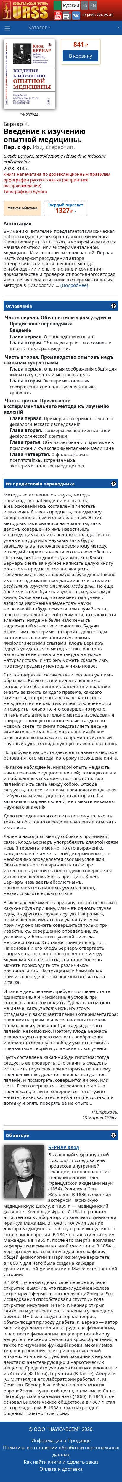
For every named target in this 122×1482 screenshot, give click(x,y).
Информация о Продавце (61, 1440)
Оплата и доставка (61, 1469)
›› (65, 208)
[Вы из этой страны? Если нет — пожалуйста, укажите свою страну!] (57, 5)
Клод (63, 1147)
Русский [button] (71, 5)
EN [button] (93, 5)
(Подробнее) (74, 285)
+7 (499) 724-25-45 (97, 15)
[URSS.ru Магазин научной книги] (25, 10)
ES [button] (84, 5)
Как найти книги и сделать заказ (61, 1462)
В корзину (80, 56)
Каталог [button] (37, 27)
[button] (58, 15)
